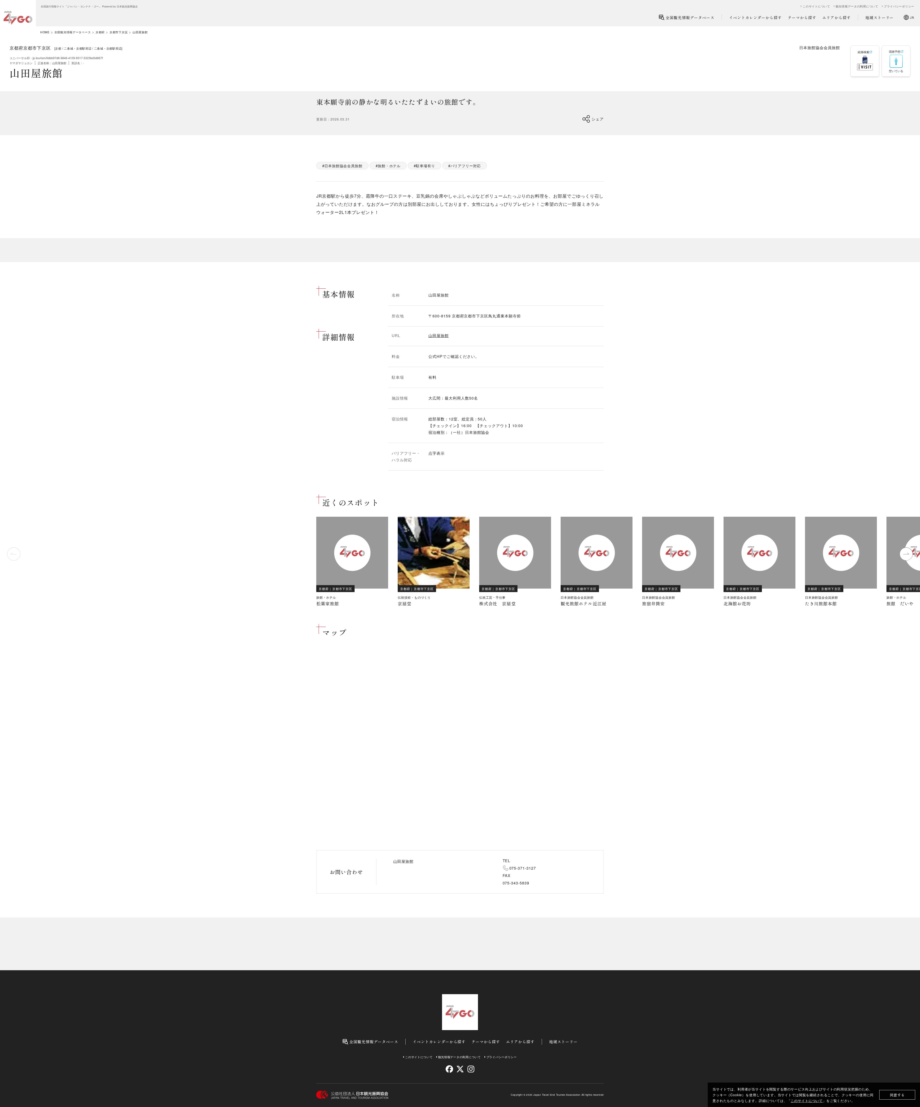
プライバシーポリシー (899, 6)
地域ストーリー (879, 17)
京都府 (100, 32)
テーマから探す (802, 17)
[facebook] (449, 1069)
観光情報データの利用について (857, 6)
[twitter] (460, 1069)
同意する (897, 1094)
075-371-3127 (522, 868)
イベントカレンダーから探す (755, 17)
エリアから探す (836, 17)
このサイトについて (807, 1100)
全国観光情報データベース (690, 17)
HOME (45, 32)
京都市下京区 (118, 32)
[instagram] (470, 1069)
